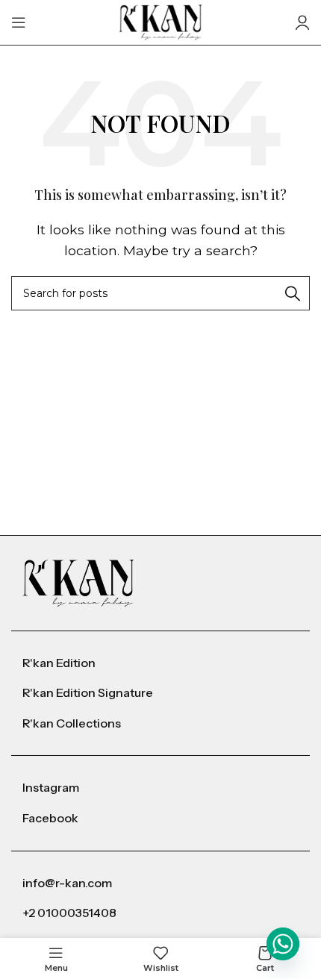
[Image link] (78, 582)
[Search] (292, 293)
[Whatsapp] (283, 944)
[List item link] (160, 663)
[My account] (302, 22)
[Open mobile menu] (19, 22)
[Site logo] (161, 21)
